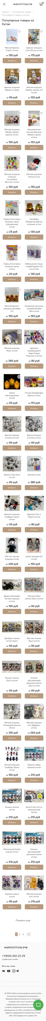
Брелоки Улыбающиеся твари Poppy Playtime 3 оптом (34, 352)
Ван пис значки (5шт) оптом (34, 639)
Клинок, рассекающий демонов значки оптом (34, 853)
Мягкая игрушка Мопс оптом (11, 349)
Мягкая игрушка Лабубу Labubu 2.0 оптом (34, 90)
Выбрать (12, 60)
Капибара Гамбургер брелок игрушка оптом (34, 221)
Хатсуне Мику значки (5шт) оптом (34, 597)
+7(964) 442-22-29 (13, 956)
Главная (5, 12)
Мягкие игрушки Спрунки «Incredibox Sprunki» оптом (12, 178)
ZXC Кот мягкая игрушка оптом (12, 557)
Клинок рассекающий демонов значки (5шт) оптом (34, 682)
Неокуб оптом (34, 474)
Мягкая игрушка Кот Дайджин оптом (34, 725)
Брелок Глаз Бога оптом (12, 476)
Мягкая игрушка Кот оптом (34, 895)
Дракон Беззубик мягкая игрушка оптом (12, 598)
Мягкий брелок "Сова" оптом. (12, 49)
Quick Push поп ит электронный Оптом (34, 809)
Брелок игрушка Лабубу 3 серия (12, 88)
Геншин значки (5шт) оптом (12, 679)
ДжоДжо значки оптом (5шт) (12, 639)
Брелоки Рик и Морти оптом (34, 515)
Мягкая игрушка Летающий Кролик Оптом (12, 725)
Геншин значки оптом (12, 808)
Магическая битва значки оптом (12, 850)
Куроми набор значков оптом (34, 766)
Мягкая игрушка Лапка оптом (34, 175)
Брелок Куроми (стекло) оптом (12, 436)
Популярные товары (21, 12)
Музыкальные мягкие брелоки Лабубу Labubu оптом (34, 133)
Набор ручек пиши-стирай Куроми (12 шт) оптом (34, 266)
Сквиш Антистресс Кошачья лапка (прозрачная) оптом (12, 223)
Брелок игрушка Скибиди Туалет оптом (12, 517)
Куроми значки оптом (12, 895)
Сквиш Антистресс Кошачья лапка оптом (12, 266)
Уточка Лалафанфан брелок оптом (34, 394)
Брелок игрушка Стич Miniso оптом (34, 49)
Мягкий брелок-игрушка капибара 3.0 (11, 308)
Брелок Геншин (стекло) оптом (34, 436)
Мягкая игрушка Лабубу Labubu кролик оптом (11, 132)
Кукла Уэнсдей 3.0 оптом (34, 557)
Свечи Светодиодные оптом (12, 395)
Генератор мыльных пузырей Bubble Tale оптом (34, 308)
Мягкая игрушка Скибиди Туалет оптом (11, 767)
